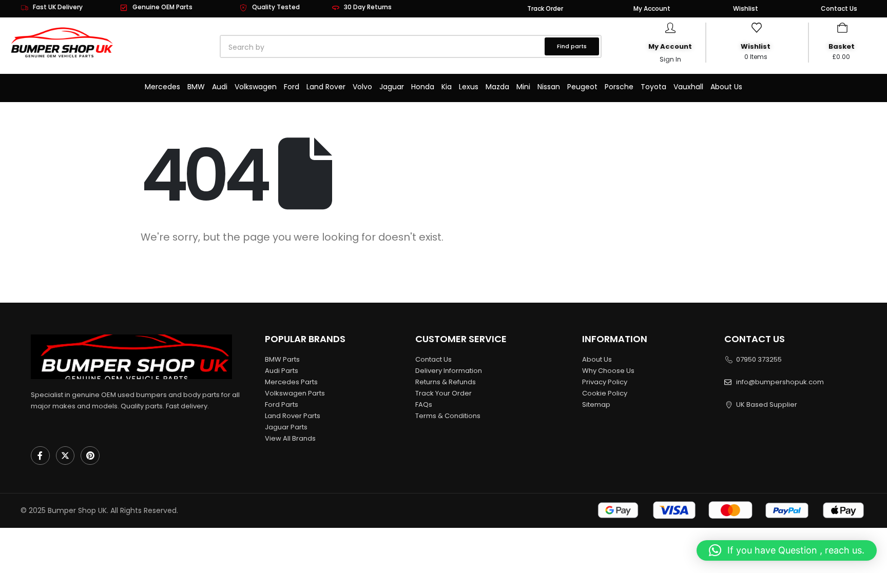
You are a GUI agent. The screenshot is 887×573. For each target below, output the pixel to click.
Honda (422, 87)
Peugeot (582, 87)
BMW (196, 87)
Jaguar (391, 87)
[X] (65, 455)
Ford (291, 87)
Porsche (619, 87)
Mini (523, 87)
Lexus (468, 87)
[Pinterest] (90, 455)
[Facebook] (40, 455)
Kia (446, 87)
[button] (787, 550)
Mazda (497, 87)
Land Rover (325, 87)
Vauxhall (688, 87)
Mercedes (162, 87)
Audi (219, 87)
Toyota (653, 87)
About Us (726, 87)
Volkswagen (256, 87)
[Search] (337, 47)
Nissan (548, 87)
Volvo (362, 87)
